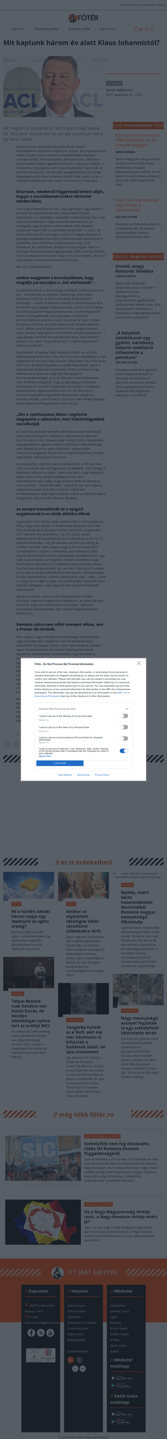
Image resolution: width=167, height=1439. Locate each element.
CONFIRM (60, 763)
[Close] (140, 664)
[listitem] (83, 708)
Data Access (83, 775)
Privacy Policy (102, 775)
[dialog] (83, 719)
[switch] (124, 716)
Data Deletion (65, 775)
